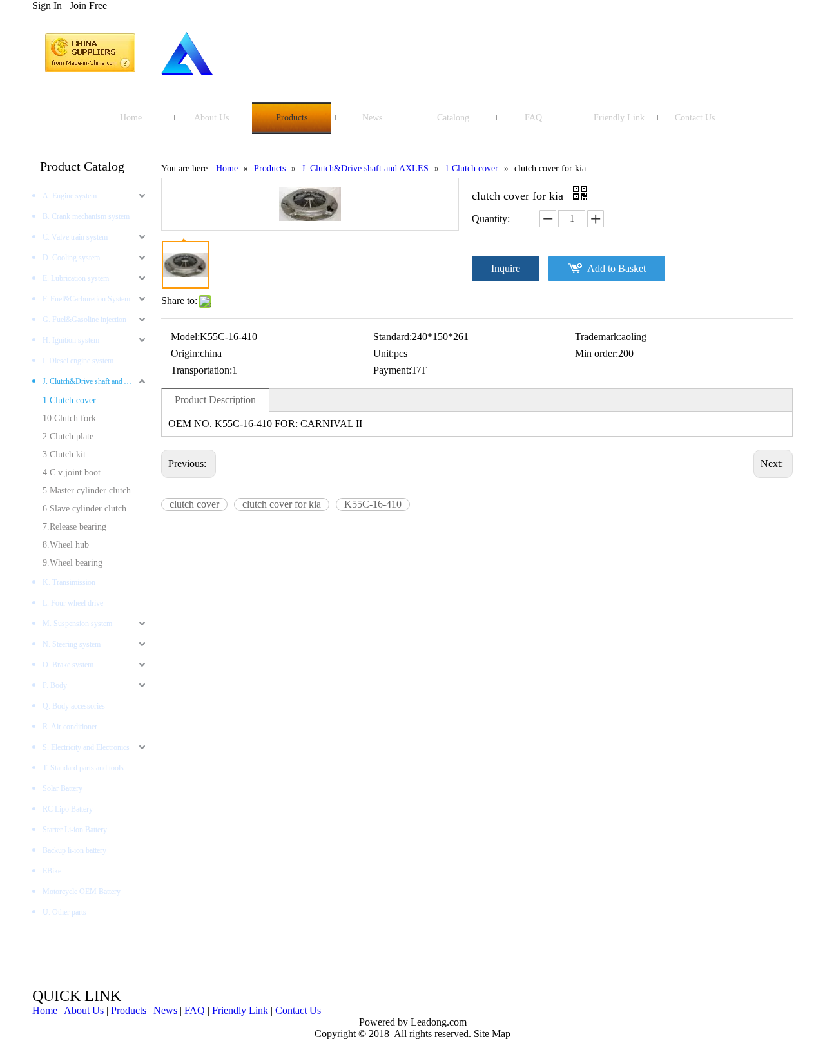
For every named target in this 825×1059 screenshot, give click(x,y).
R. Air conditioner (70, 726)
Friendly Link (240, 1010)
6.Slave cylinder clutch (84, 508)
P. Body (55, 685)
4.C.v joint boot (72, 472)
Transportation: (201, 370)
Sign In (47, 5)
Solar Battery (62, 788)
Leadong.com (437, 1021)
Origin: (185, 353)
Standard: (392, 336)
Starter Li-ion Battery (75, 829)
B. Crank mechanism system (86, 216)
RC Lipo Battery (68, 809)
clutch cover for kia (281, 504)
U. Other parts (64, 912)
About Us (84, 1010)
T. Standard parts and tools (83, 767)
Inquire (505, 268)
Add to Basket (616, 268)
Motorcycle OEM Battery (82, 891)
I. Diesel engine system (78, 360)
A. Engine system (70, 195)
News (165, 1010)
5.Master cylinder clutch (87, 490)
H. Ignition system (71, 340)
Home (44, 1010)
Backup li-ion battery (74, 850)
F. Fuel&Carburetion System (86, 298)
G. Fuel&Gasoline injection (84, 319)
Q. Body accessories (74, 706)
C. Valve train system (75, 237)
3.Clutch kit (64, 454)
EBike (52, 870)
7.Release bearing (74, 526)
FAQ (194, 1010)
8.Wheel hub (66, 544)
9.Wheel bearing (72, 563)
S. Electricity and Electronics (86, 747)
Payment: (392, 370)
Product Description (215, 399)
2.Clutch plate (68, 436)
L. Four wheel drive (73, 602)
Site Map (492, 1033)
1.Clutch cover (69, 400)
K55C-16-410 (373, 504)
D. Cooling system (71, 257)
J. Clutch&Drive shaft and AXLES (95, 381)
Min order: (596, 353)
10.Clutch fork (69, 418)
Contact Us (298, 1010)
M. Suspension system (77, 623)
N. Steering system (72, 644)
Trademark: (598, 336)
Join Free (88, 5)
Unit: (383, 353)
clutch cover (194, 504)
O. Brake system (68, 664)
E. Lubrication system (76, 278)
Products (128, 1010)
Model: (185, 336)
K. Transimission (69, 582)
